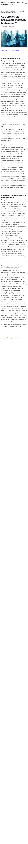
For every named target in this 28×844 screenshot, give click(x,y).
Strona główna (4, 11)
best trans (12, 11)
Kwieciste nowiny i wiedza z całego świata (12, 3)
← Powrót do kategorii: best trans (10, 338)
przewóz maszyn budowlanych (10, 50)
